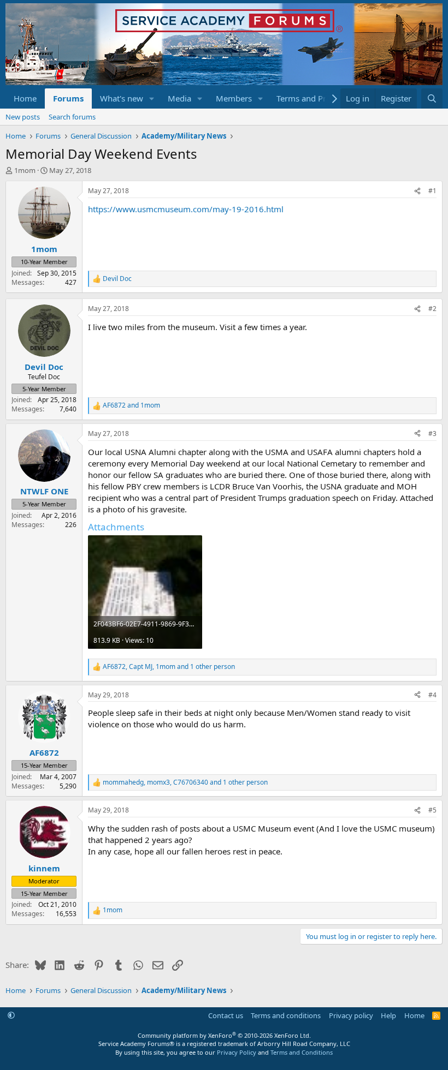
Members (234, 98)
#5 (432, 810)
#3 (432, 433)
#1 (432, 190)
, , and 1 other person (169, 666)
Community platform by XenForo (224, 1035)
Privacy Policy (236, 1052)
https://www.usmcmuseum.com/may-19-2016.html (186, 209)
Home (25, 98)
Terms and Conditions (301, 1052)
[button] (152, 98)
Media (179, 98)
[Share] (417, 191)
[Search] (432, 98)
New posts (22, 117)
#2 (432, 308)
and (131, 405)
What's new (121, 98)
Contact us (225, 1015)
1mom (25, 170)
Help (388, 1015)
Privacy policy (351, 1015)
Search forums (72, 117)
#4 (432, 695)
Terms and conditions (286, 1015)
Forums (68, 98)
